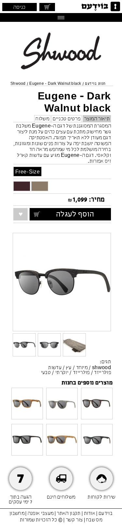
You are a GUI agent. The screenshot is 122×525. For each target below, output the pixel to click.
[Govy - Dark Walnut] (27, 440)
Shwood (17, 83)
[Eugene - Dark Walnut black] (21, 186)
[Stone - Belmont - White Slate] (62, 404)
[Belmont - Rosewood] (96, 404)
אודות (90, 513)
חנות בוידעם (95, 83)
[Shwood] (61, 73)
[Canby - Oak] (62, 440)
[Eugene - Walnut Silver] (39, 186)
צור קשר (74, 520)
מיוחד (82, 368)
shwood (101, 368)
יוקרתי (61, 372)
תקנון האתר (68, 513)
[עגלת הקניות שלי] (47, 7)
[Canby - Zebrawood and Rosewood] (27, 404)
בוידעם (106, 513)
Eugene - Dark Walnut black (55, 83)
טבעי (46, 372)
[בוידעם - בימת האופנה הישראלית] (100, 6)
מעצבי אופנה (41, 513)
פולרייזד (81, 372)
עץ (69, 368)
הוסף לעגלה (81, 214)
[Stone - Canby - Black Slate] (96, 440)
